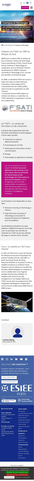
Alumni (20, 455)
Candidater (25, 7)
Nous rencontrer (9, 382)
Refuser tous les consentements (17, 475)
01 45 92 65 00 (8, 409)
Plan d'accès (21, 411)
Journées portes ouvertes (25, 413)
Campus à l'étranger (22, 45)
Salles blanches (22, 449)
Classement (21, 436)
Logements (21, 440)
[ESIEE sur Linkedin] (12, 359)
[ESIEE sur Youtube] (21, 359)
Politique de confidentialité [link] (22, 477)
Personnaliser (9, 477)
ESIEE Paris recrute (23, 415)
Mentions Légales (17, 465)
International (9, 45)
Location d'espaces (23, 451)
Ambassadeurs (22, 438)
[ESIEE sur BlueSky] (16, 359)
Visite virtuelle (22, 424)
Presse (20, 447)
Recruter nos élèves (23, 453)
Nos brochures (22, 417)
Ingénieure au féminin (24, 420)
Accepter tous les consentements (17, 472)
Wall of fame (21, 458)
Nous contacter (8, 377)
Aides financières (23, 442)
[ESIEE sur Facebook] (2, 359)
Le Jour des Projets (23, 422)
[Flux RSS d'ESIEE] (26, 359)
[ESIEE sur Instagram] (7, 359)
